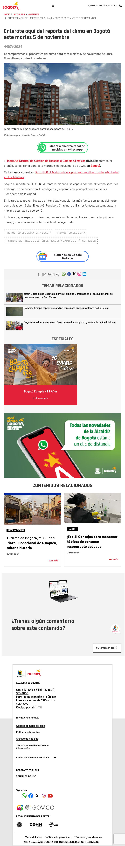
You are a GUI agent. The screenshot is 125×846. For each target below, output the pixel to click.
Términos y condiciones (88, 837)
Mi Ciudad (19, 14)
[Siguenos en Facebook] (24, 795)
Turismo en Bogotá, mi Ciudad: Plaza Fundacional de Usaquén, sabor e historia (32, 543)
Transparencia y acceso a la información (32, 746)
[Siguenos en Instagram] (43, 795)
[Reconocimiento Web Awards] (53, 824)
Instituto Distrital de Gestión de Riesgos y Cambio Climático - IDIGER (51, 241)
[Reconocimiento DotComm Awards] (35, 824)
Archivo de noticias (27, 738)
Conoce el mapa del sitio (30, 725)
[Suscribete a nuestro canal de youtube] (50, 795)
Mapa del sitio (33, 837)
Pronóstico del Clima (71, 233)
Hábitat (72, 529)
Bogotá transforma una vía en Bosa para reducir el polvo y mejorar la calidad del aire (70, 322)
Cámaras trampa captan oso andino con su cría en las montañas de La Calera (66, 307)
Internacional (16, 530)
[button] (63, 275)
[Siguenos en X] (37, 795)
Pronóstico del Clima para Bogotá (28, 233)
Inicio (7, 14)
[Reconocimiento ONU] (19, 824)
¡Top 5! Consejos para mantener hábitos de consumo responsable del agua (92, 541)
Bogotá (95, 165)
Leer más (53, 560)
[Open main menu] (52, 5)
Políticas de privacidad (58, 837)
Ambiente (33, 14)
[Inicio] (11, 6)
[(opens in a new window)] (79, 275)
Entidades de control (28, 732)
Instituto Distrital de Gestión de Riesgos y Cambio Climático (46, 160)
